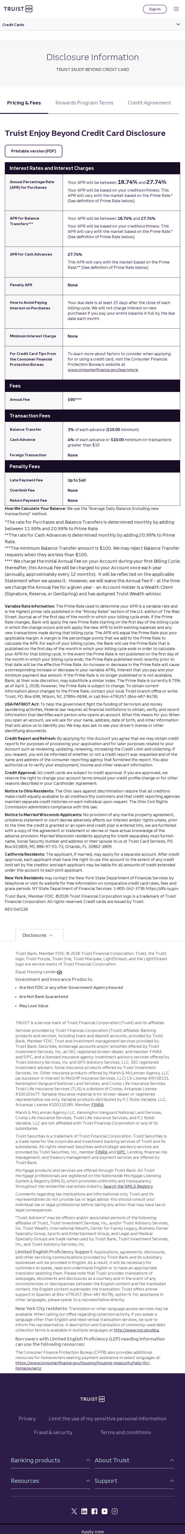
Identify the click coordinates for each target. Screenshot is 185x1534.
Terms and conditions (125, 1432)
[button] (50, 1460)
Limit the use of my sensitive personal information (107, 1419)
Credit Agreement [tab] (149, 103)
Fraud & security (53, 1432)
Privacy (27, 1419)
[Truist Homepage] (18, 8)
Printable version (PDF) (36, 151)
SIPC (121, 1152)
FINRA (98, 1104)
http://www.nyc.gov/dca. (136, 1330)
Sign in (158, 10)
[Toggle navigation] (176, 9)
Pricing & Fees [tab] (24, 103)
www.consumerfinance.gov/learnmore (103, 369)
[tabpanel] (92, 521)
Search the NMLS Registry (128, 1186)
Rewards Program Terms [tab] (84, 103)
